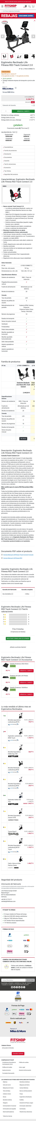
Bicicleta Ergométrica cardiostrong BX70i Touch (14, 847)
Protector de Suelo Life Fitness (19, 675)
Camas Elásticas (24, 1088)
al (8, 1048)
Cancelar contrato (18, 1053)
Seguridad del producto (11, 174)
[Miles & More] (18, 1030)
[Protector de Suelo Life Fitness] (6, 677)
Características (8, 147)
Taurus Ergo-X (12, 831)
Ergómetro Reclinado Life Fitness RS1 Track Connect (23, 384)
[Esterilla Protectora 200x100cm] (6, 665)
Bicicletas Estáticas (25, 1082)
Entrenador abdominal (25, 1106)
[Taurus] (13, 834)
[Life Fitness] (4, 22)
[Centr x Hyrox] (13, 868)
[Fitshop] (11, 6)
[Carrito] (33, 6)
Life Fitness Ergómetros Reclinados (11, 11)
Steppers (5, 1103)
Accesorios (7, 167)
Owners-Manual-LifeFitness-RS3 (12, 558)
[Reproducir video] (15, 194)
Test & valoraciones (10, 164)
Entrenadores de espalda (9, 1109)
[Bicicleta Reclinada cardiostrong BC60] (21, 763)
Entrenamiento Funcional (9, 1106)
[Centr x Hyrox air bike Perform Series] (21, 859)
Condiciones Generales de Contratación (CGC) (9, 1063)
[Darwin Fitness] (13, 820)
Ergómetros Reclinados (26, 1097)
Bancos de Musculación (26, 1091)
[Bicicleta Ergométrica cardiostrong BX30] (21, 779)
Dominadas (23, 1109)
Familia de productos (10, 150)
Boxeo (4, 1097)
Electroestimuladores (8, 1112)
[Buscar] (29, 6)
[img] (15, 88)
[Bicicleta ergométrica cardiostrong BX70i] (21, 715)
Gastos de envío (6, 1070)
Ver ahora (23, 438)
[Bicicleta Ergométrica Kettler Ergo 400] (21, 747)
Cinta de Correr (7, 1085)
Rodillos (22, 1100)
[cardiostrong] (13, 724)
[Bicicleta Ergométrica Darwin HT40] (21, 811)
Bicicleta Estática (7, 1100)
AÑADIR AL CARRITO (23, 111)
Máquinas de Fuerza (8, 1088)
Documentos (8, 157)
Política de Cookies (7, 1067)
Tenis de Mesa (6, 1091)
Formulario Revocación (8, 1073)
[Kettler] (13, 756)
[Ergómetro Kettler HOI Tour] (21, 795)
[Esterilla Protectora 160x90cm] (6, 689)
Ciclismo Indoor (7, 1094)
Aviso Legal (22, 1067)
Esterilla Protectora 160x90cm (19, 687)
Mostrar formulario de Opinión (18, 638)
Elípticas (5, 1082)
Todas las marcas (7, 1116)
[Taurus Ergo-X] (21, 827)
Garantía (6, 161)
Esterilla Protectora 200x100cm (19, 664)
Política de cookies (24, 1062)
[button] (5, 56)
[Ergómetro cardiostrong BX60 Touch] (21, 731)
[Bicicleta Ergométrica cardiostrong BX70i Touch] (21, 841)
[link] (9, 935)
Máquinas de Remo (25, 1085)
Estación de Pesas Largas (26, 1103)
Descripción (7, 154)
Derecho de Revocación (25, 1070)
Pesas (21, 1094)
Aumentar (31, 361)
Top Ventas (7, 171)
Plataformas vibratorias (26, 1112)
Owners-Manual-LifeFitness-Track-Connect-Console (18, 555)
